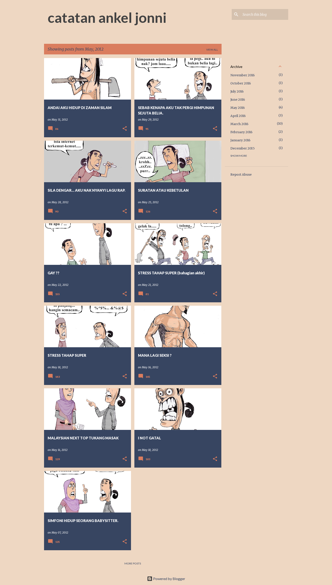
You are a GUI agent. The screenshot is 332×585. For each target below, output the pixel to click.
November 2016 (242, 75)
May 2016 (237, 108)
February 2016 (241, 132)
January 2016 (240, 140)
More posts (132, 563)
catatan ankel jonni (107, 17)
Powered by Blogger (168, 578)
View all (212, 49)
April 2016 (238, 116)
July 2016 (237, 91)
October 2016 (240, 83)
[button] (124, 129)
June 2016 (237, 100)
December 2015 (242, 148)
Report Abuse (241, 174)
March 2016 (239, 124)
